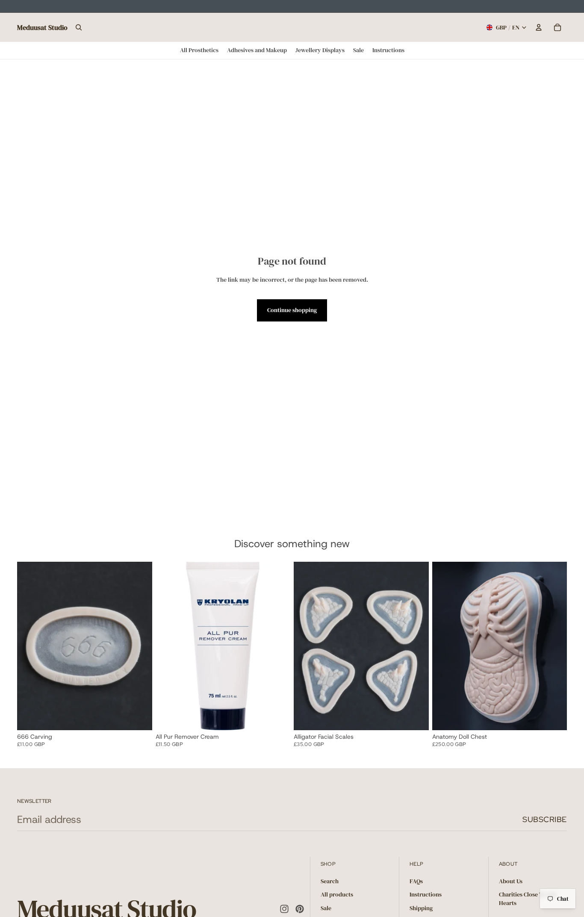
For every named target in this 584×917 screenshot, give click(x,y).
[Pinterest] (300, 909)
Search (330, 881)
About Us (510, 881)
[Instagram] (284, 909)
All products (337, 894)
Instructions (426, 894)
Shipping (421, 908)
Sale (326, 908)
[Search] (78, 27)
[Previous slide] (30, 646)
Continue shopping (292, 310)
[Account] (538, 27)
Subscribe (544, 819)
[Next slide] (139, 646)
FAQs (416, 881)
